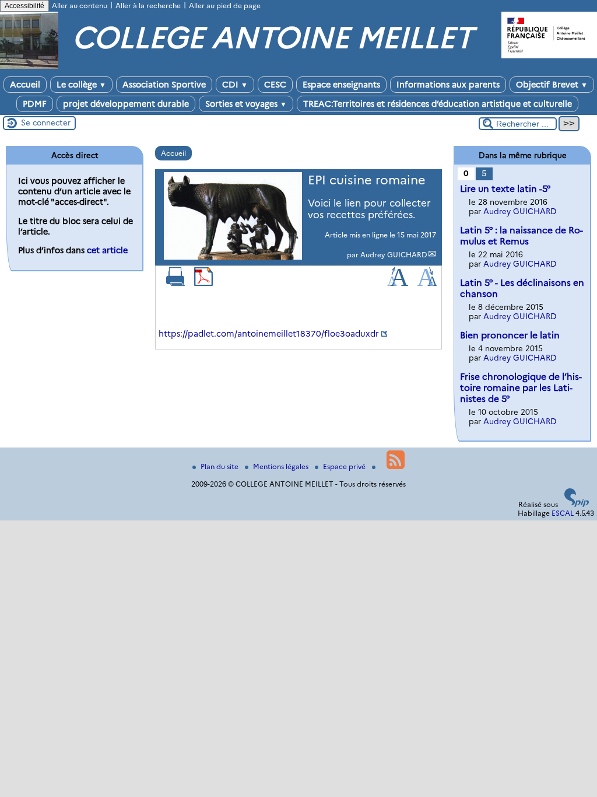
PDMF (35, 104)
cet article (107, 250)
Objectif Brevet (552, 84)
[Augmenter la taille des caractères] (397, 283)
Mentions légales (281, 466)
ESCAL (563, 513)
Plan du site (220, 466)
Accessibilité (24, 6)
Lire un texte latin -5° (505, 188)
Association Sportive (164, 84)
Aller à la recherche (148, 5)
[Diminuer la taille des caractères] (427, 283)
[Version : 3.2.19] (577, 504)
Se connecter (46, 122)
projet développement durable (126, 104)
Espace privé (345, 466)
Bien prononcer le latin (510, 335)
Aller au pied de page (225, 5)
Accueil (25, 84)
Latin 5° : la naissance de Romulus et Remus (521, 236)
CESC (275, 84)
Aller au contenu (79, 5)
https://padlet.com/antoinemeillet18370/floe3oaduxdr (269, 333)
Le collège (81, 84)
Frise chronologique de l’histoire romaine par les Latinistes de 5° (521, 387)
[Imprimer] (175, 283)
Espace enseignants (341, 84)
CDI (235, 84)
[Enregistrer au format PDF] (203, 283)
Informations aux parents (448, 84)
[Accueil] (29, 66)
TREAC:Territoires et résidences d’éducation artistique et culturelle (437, 104)
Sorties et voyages (246, 104)
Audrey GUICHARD (393, 254)
